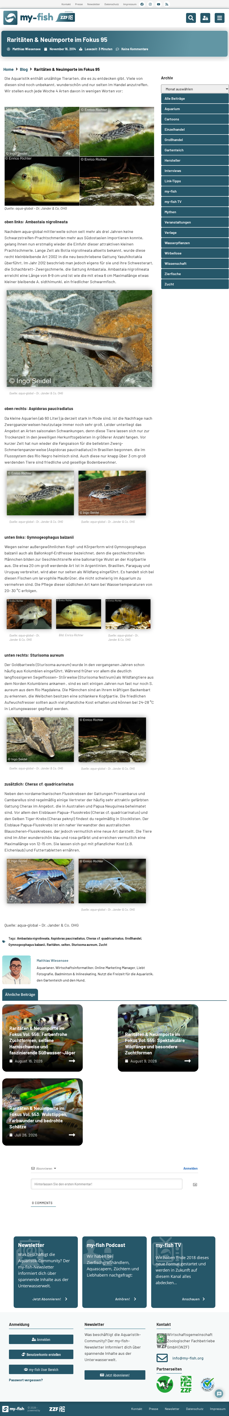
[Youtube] (158, 4)
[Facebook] (142, 4)
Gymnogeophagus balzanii (26, 945)
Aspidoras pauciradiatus (68, 938)
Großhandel (133, 938)
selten (65, 945)
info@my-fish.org (188, 1357)
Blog (24, 69)
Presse (79, 4)
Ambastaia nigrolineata (33, 938)
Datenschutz (111, 4)
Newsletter (93, 4)
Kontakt (66, 4)
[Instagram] (150, 4)
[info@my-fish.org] (162, 1358)
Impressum (130, 4)
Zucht (103, 945)
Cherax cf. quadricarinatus (104, 938)
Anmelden (190, 1168)
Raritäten (53, 945)
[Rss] (167, 4)
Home (8, 69)
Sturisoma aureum (84, 945)
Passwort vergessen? (26, 1380)
